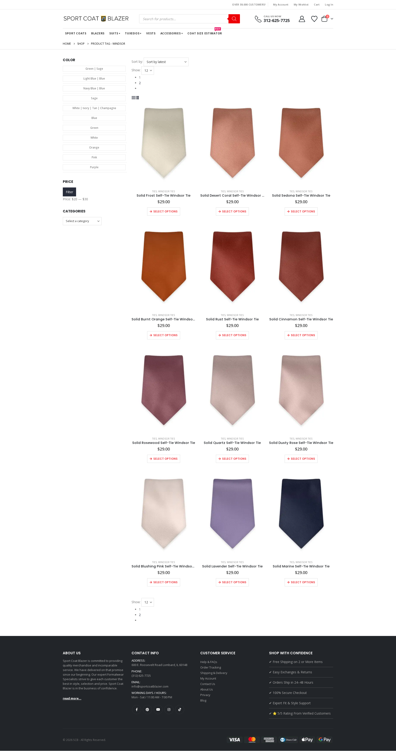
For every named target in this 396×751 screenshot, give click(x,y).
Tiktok (179, 709)
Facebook (136, 709)
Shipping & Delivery (213, 673)
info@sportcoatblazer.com (150, 686)
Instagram (168, 709)
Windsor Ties (166, 191)
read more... (72, 698)
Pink (94, 157)
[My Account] (301, 19)
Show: (136, 70)
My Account (280, 4)
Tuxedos (132, 33)
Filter (69, 192)
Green (94, 128)
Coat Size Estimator (204, 31)
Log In (329, 4)
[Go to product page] (164, 143)
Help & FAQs (208, 662)
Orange (94, 147)
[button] (133, 97)
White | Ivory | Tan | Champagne (94, 108)
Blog (203, 700)
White (94, 138)
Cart (316, 4)
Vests (151, 33)
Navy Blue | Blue (94, 88)
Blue (94, 118)
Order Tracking (210, 667)
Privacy (205, 695)
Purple (94, 167)
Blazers (97, 33)
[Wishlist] (314, 19)
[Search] (234, 18)
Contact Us (207, 684)
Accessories (170, 33)
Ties (154, 191)
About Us (206, 689)
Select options (165, 211)
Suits (113, 33)
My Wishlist (301, 4)
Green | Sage (94, 69)
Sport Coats (75, 33)
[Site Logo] (97, 19)
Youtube (158, 709)
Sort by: (137, 61)
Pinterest (147, 709)
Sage (94, 98)
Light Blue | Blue (94, 78)
